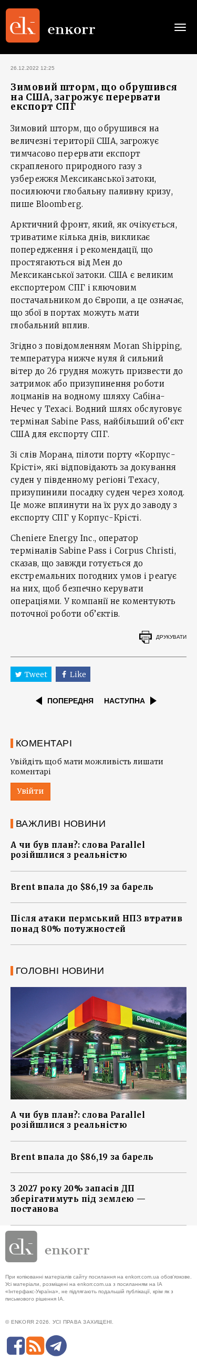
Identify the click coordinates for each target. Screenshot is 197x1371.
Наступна (124, 701)
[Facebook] (16, 1345)
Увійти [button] (30, 791)
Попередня (70, 701)
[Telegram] (56, 1345)
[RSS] (35, 1345)
